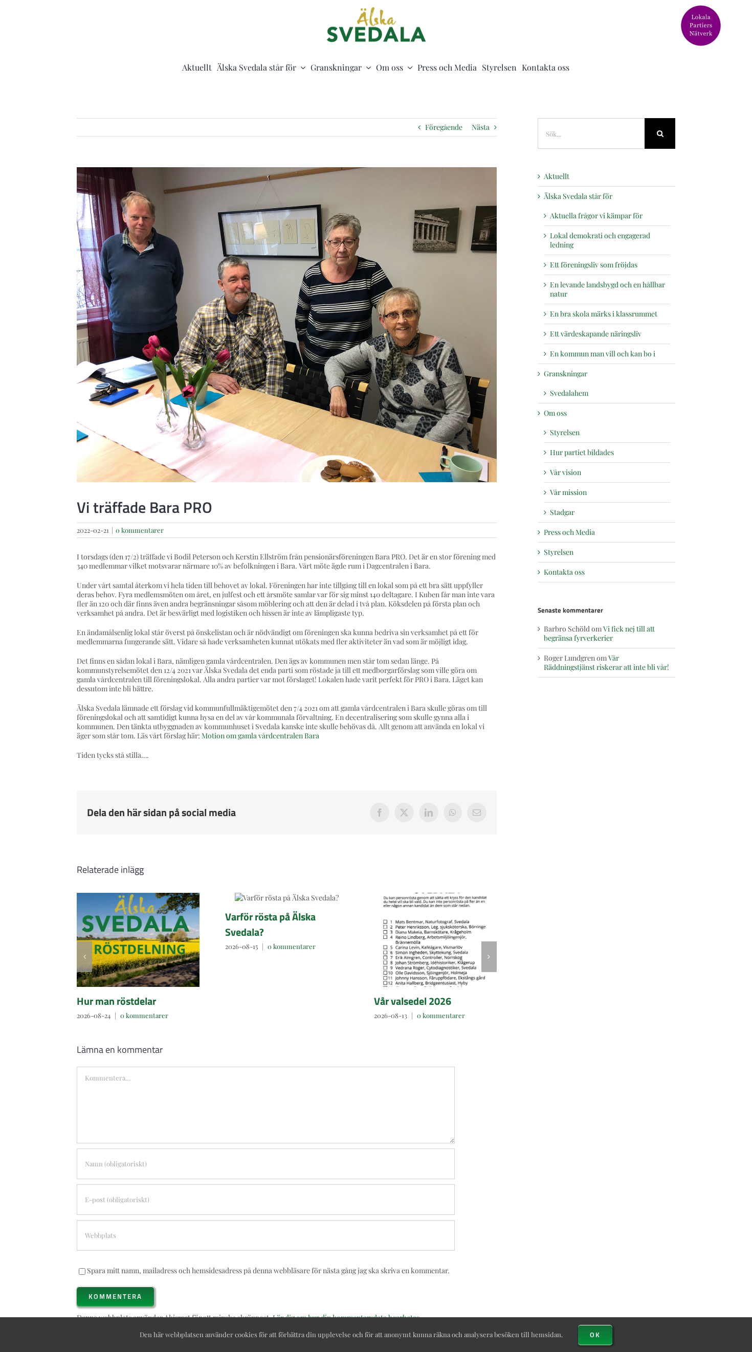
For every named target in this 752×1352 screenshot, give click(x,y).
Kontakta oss (564, 572)
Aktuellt (556, 176)
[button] (84, 956)
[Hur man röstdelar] (138, 940)
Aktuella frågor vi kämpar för (596, 215)
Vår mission (568, 492)
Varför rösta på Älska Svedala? (270, 924)
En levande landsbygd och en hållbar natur (607, 289)
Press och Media (569, 532)
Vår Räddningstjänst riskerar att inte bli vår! (606, 662)
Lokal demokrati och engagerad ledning (600, 240)
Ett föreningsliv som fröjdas (593, 264)
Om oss (555, 413)
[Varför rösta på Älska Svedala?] (287, 898)
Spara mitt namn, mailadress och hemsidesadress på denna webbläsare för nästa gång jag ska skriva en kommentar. (268, 1270)
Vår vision (565, 472)
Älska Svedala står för (578, 196)
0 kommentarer (140, 530)
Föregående (443, 127)
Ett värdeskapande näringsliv (596, 334)
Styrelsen (565, 432)
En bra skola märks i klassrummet (603, 314)
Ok (595, 1335)
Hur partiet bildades (582, 452)
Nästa (481, 127)
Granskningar (565, 373)
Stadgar (562, 512)
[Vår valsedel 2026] (435, 940)
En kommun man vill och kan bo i (602, 353)
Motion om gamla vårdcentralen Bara (260, 735)
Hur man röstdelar (116, 1001)
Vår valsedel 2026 (412, 1001)
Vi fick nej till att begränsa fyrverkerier (599, 633)
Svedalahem (569, 393)
